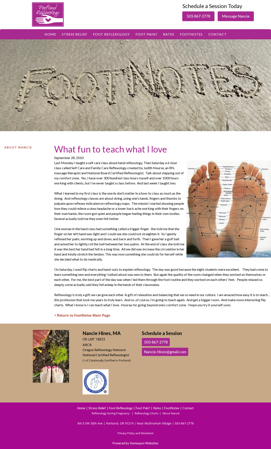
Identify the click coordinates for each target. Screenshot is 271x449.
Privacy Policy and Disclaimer (136, 433)
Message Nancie (236, 16)
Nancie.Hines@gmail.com (165, 351)
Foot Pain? (146, 34)
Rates (168, 34)
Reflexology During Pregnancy (111, 413)
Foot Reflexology (111, 34)
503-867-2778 (198, 16)
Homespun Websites (144, 443)
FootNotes (191, 34)
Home (50, 34)
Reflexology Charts (147, 413)
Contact (217, 34)
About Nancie (18, 147)
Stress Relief (74, 34)
